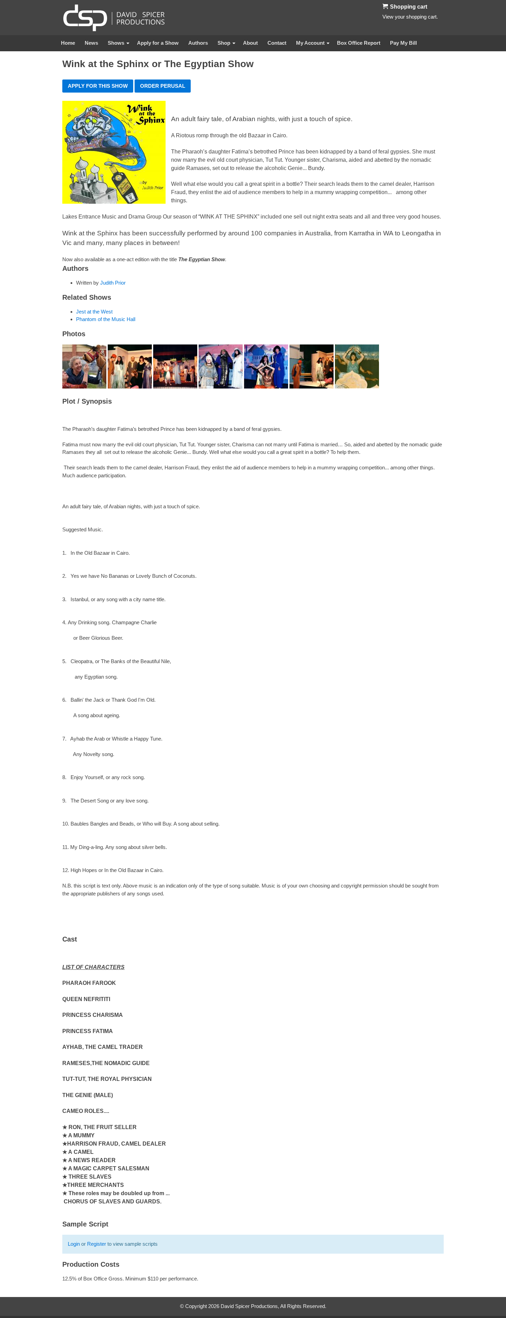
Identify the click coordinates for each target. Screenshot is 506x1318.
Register (96, 1244)
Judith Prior (113, 283)
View (387, 17)
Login (74, 1244)
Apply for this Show (98, 86)
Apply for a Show (158, 43)
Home (68, 43)
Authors (198, 43)
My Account (310, 43)
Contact (276, 43)
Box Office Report (358, 43)
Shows (116, 43)
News (91, 43)
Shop (224, 43)
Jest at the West (94, 312)
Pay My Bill (403, 43)
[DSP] (114, 17)
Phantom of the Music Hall (105, 319)
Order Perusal (162, 86)
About (250, 43)
